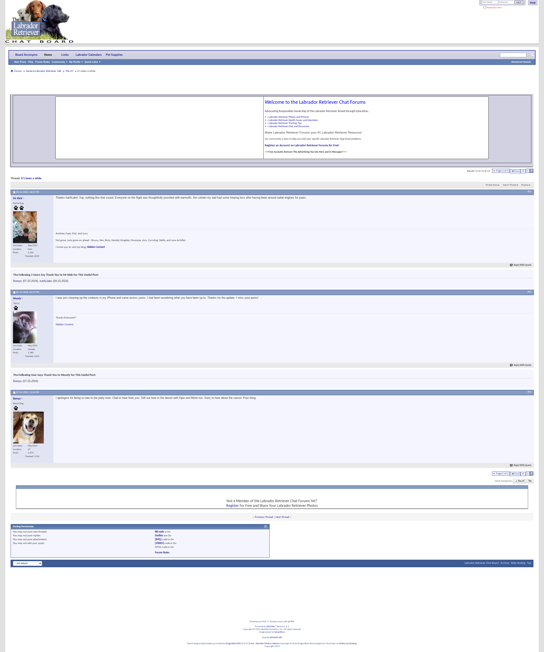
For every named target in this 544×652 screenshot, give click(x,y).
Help (533, 2)
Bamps (17, 281)
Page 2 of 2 (502, 170)
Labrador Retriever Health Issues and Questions (293, 120)
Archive (504, 563)
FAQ (30, 62)
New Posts (20, 62)
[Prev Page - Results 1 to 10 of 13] (523, 171)
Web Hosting (518, 563)
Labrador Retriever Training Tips (285, 123)
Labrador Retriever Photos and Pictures (289, 117)
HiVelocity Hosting (347, 643)
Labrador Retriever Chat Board (482, 563)
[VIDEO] (159, 543)
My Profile (74, 62)
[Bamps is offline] (28, 427)
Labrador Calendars (89, 54)
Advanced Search (521, 62)
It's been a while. (31, 178)
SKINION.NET (276, 637)
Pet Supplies (114, 54)
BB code (159, 531)
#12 (529, 292)
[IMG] (158, 539)
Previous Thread (264, 517)
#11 (529, 191)
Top (530, 481)
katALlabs (46, 281)
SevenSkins (280, 632)
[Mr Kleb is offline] (25, 227)
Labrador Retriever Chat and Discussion (289, 126)
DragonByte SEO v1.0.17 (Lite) (239, 643)
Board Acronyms (26, 54)
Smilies (159, 535)
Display (524, 185)
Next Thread (282, 517)
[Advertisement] (272, 83)
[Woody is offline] (25, 327)
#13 (529, 392)
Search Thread (509, 185)
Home (48, 54)
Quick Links (91, 62)
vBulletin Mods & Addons (267, 643)
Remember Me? (494, 7)
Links (65, 54)
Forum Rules (42, 62)
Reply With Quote (522, 265)
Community (58, 62)
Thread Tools (491, 185)
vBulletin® (271, 626)
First (516, 171)
